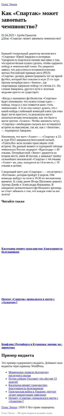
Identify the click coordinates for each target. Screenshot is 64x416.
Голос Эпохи (9, 4)
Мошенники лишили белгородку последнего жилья (29, 374)
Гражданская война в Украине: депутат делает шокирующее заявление (32, 393)
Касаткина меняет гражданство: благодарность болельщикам (28, 387)
